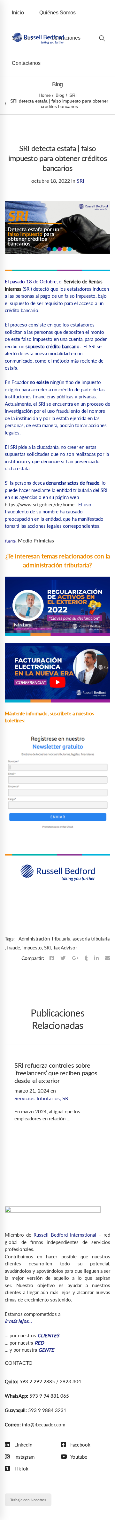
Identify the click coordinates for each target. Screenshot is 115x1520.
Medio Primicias (35, 540)
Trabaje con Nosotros (28, 1499)
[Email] (108, 958)
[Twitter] (63, 958)
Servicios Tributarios (37, 1098)
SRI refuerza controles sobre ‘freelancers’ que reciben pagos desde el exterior (55, 1073)
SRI (73, 95)
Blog (60, 95)
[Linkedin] (96, 958)
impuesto (32, 947)
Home (45, 95)
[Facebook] (52, 958)
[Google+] (75, 958)
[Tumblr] (86, 958)
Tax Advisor (65, 947)
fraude (13, 947)
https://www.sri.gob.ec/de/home (39, 504)
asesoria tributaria (91, 938)
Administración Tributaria (44, 938)
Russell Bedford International (65, 1235)
